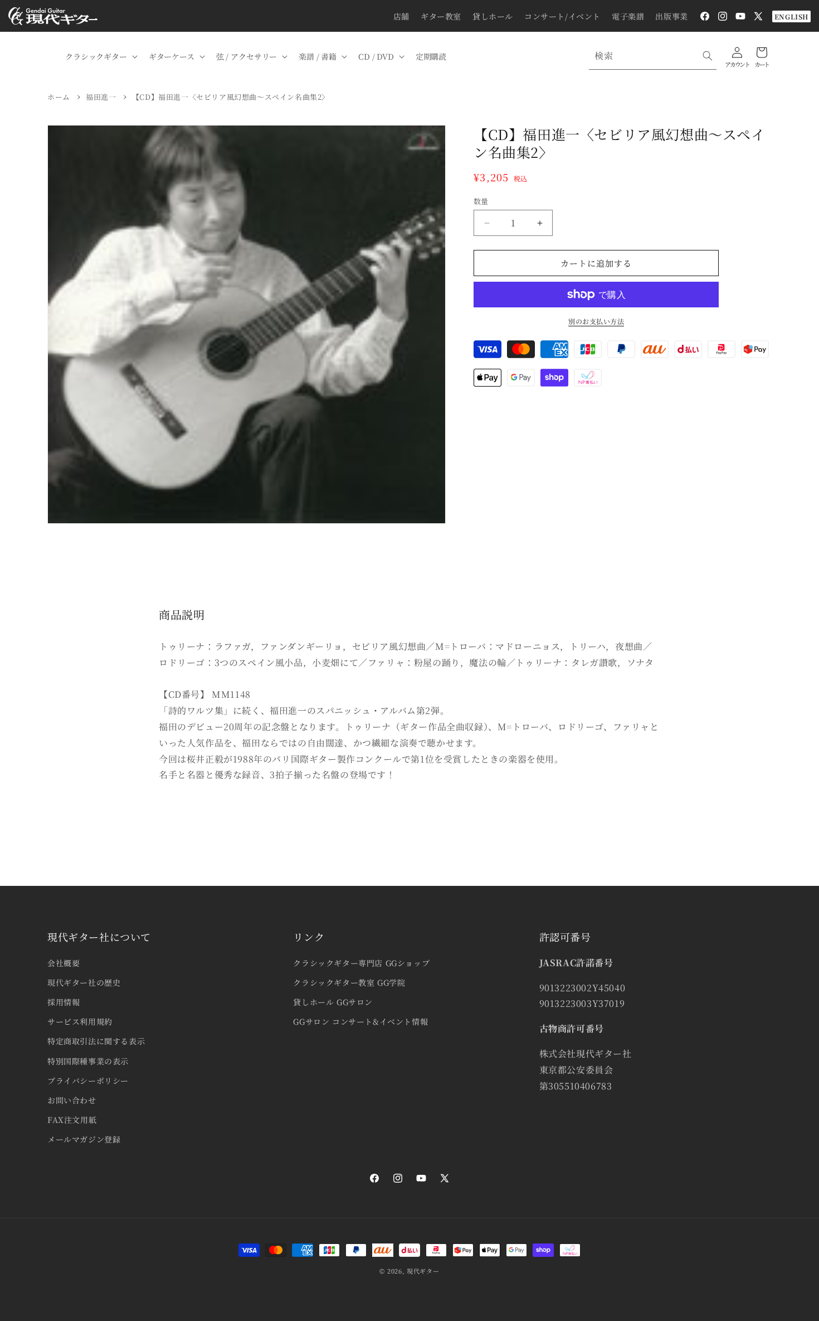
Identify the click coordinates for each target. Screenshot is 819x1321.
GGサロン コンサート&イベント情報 (360, 1021)
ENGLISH (791, 16)
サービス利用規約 (80, 1021)
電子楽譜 (628, 16)
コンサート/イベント (562, 16)
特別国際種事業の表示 (88, 1061)
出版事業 (671, 16)
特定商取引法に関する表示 (96, 1041)
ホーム (58, 96)
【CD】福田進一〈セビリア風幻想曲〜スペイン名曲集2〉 (230, 96)
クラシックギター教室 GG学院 (349, 982)
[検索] (707, 56)
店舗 (401, 16)
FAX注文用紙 (71, 1119)
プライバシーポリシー (88, 1080)
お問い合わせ (71, 1100)
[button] (100, 56)
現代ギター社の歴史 (83, 982)
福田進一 (101, 96)
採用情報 (63, 1001)
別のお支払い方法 (596, 321)
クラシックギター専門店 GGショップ (361, 962)
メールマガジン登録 (83, 1139)
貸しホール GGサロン (333, 1001)
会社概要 (63, 962)
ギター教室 (441, 16)
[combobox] (652, 56)
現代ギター (423, 1270)
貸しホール (492, 16)
